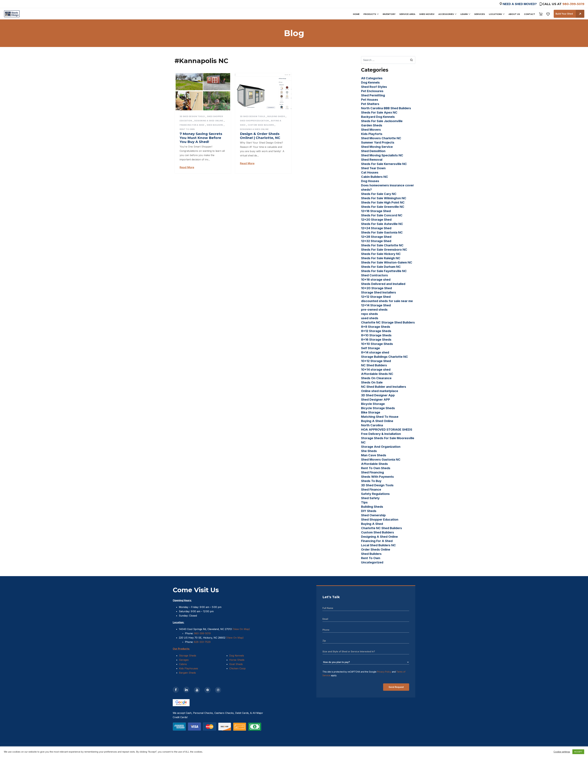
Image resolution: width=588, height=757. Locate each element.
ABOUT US (514, 14)
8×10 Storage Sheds (376, 335)
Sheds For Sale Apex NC (379, 112)
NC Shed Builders (374, 365)
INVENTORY (389, 14)
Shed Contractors (374, 275)
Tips (364, 502)
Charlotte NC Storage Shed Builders (388, 322)
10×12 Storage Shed (376, 361)
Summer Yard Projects (377, 142)
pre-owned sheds (374, 309)
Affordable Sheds (374, 464)
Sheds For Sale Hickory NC (381, 254)
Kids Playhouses (188, 668)
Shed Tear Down (373, 168)
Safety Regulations (375, 494)
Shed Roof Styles (374, 87)
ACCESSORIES (446, 14)
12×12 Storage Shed (376, 297)
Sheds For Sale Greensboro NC (384, 249)
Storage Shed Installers (378, 292)
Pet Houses (369, 99)
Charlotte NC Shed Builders (381, 528)
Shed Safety (370, 498)
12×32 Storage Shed (376, 241)
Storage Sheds (187, 655)
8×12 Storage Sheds (376, 331)
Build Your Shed (564, 13)
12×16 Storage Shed (376, 211)
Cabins (183, 664)
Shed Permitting (373, 95)
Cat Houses (369, 172)
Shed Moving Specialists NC (382, 155)
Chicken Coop (237, 668)
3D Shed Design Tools (192, 116)
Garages (184, 659)
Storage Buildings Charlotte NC (384, 357)
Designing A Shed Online (208, 121)
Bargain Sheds (187, 672)
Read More (187, 167)
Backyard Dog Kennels (378, 117)
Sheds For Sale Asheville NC (382, 224)
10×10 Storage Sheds (377, 344)
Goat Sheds (236, 664)
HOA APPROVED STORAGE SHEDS (386, 429)
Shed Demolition (373, 151)
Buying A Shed (372, 524)
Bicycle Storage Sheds (378, 408)
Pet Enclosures (372, 91)
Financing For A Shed (192, 125)
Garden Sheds (371, 125)
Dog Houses (370, 181)
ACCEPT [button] (578, 751)
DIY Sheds (368, 511)
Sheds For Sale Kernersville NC (384, 164)
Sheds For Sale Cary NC (378, 194)
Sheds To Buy (371, 481)
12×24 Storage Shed (376, 228)
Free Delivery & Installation (381, 434)
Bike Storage (370, 412)
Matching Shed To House (379, 417)
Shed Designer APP (375, 399)
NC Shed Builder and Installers (383, 387)
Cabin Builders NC (374, 177)
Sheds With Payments (377, 476)
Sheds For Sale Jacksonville (382, 121)
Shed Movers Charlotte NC (381, 138)
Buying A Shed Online (377, 421)
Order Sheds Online (375, 549)
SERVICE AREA (407, 14)
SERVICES (479, 14)
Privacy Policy (384, 671)
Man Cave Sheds (373, 455)
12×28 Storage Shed (376, 237)
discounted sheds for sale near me (387, 301)
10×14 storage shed (375, 369)
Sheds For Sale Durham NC (381, 267)
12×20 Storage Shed (376, 219)
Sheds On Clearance (376, 378)
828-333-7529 (202, 641)
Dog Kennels (370, 82)
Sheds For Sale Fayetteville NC (384, 271)
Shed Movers (371, 129)
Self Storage (370, 348)
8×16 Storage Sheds (376, 339)
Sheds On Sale (372, 382)
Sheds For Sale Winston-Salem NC (386, 262)
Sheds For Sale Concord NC (381, 215)
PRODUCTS (370, 14)
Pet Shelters (370, 104)
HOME (356, 14)
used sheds (369, 318)
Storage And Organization (380, 447)
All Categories (372, 78)
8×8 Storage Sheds (375, 327)
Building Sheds (276, 116)
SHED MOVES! (426, 14)
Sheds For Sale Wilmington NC (383, 198)
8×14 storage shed (375, 352)
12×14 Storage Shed (376, 305)
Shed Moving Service (377, 147)
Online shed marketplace (379, 391)
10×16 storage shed (375, 279)
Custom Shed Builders (261, 125)
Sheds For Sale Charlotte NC (382, 245)
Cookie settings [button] (562, 751)
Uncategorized (372, 562)
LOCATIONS (495, 14)
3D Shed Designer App (378, 395)
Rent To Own (187, 129)
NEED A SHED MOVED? (520, 4)
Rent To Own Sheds (375, 468)
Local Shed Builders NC (378, 545)
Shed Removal (371, 159)
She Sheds (369, 451)
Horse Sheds (236, 659)
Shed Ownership (373, 515)
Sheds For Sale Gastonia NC (382, 232)
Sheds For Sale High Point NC (383, 202)
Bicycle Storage (373, 404)
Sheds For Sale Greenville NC (382, 207)
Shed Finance (371, 489)
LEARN (464, 14)
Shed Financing (372, 472)
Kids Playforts (371, 134)
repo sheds (369, 314)
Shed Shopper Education (254, 121)
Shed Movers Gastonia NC (380, 459)
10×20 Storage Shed (376, 288)
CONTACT (529, 14)
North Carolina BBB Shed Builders (386, 108)
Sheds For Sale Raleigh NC (380, 258)
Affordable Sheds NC (377, 374)
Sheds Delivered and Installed (383, 284)
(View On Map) (241, 629)
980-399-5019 (573, 4)
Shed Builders (215, 125)
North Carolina (372, 425)
